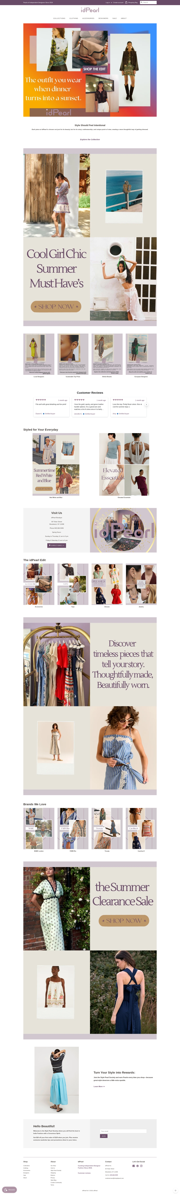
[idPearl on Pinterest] (137, 1166)
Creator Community (56, 1182)
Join (104, 1136)
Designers (103, 18)
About (124, 18)
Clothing (73, 18)
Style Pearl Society (56, 1170)
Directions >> (57, 545)
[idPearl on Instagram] (141, 1166)
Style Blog (53, 1180)
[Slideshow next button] (146, 404)
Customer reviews (84, 1173)
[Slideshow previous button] (33, 404)
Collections (59, 18)
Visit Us (53, 1168)
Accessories (88, 18)
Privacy (53, 1178)
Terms (52, 1185)
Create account (118, 2)
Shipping (53, 1173)
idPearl (95, 1190)
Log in (108, 2)
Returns (53, 1175)
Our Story (53, 1165)
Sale (114, 18)
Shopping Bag (133, 2)
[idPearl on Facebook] (133, 1166)
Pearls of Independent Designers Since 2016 (38, 2)
